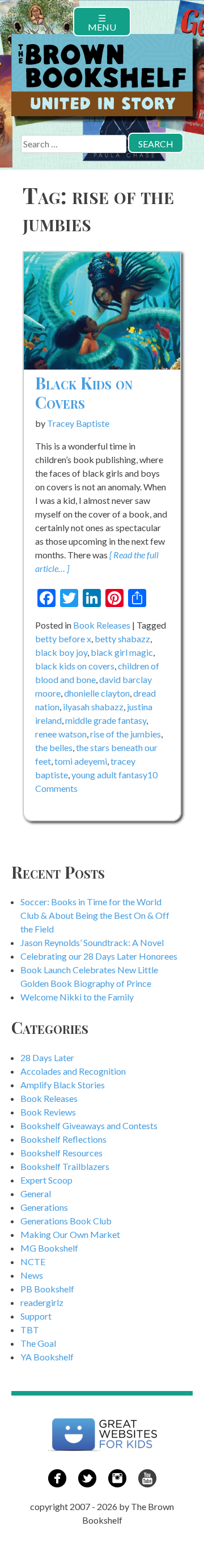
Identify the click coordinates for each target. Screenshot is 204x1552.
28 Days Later (47, 1057)
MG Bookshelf (49, 1248)
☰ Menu (102, 22)
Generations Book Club (66, 1220)
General (35, 1193)
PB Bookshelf (47, 1288)
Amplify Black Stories (62, 1084)
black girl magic (122, 652)
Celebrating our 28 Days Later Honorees (98, 956)
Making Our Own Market (70, 1234)
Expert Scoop (46, 1179)
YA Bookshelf (47, 1356)
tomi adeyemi (80, 761)
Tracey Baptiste (78, 423)
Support (36, 1316)
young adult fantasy (109, 774)
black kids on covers (74, 665)
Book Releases (101, 625)
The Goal (38, 1343)
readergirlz (41, 1302)
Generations (44, 1207)
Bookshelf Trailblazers (64, 1166)
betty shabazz (122, 638)
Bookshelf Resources (61, 1152)
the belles (54, 747)
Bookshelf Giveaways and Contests (89, 1125)
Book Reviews (48, 1111)
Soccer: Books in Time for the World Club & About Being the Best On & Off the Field (94, 915)
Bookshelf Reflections (63, 1139)
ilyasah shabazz (93, 706)
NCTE (32, 1261)
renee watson (61, 733)
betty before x (63, 638)
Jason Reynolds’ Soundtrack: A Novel (92, 942)
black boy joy (61, 652)
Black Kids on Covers (84, 392)
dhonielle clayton (97, 693)
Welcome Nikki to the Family (77, 996)
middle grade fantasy (105, 720)
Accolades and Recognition (73, 1071)
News (31, 1275)
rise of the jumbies (125, 733)
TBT (29, 1329)
